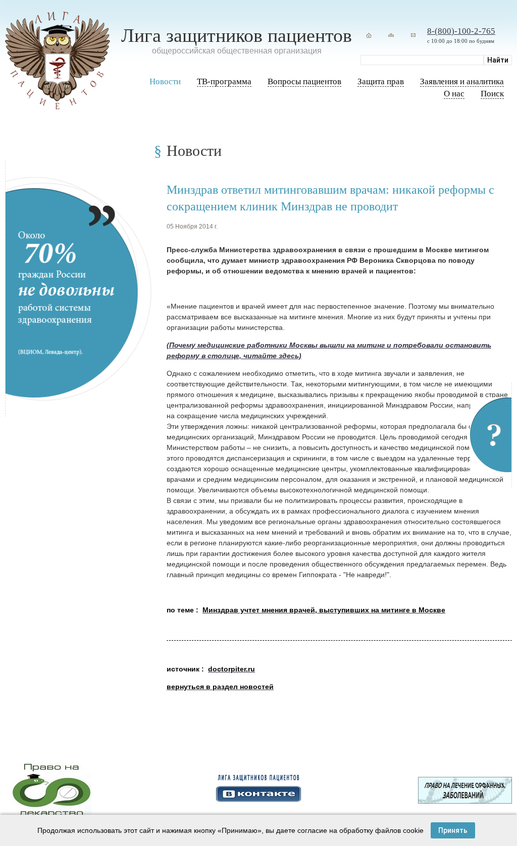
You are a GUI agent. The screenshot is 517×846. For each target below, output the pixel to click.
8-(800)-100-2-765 (461, 31)
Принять (453, 830)
